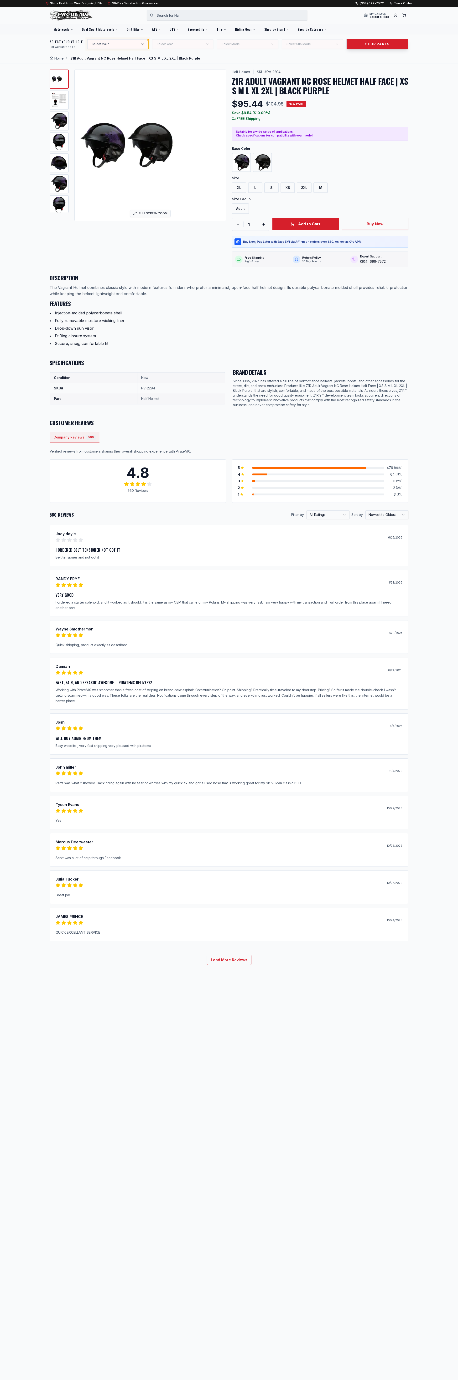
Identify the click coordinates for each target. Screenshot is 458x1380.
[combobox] (227, 15)
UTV (172, 29)
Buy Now (375, 224)
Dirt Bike (133, 29)
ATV (154, 29)
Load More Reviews (229, 959)
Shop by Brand (274, 29)
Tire (220, 29)
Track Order (403, 3)
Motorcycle (61, 29)
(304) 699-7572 (372, 3)
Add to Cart (309, 224)
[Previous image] (81, 145)
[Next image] (219, 145)
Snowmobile (195, 29)
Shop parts (377, 44)
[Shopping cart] (404, 15)
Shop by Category (310, 29)
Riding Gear (243, 29)
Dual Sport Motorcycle (98, 29)
